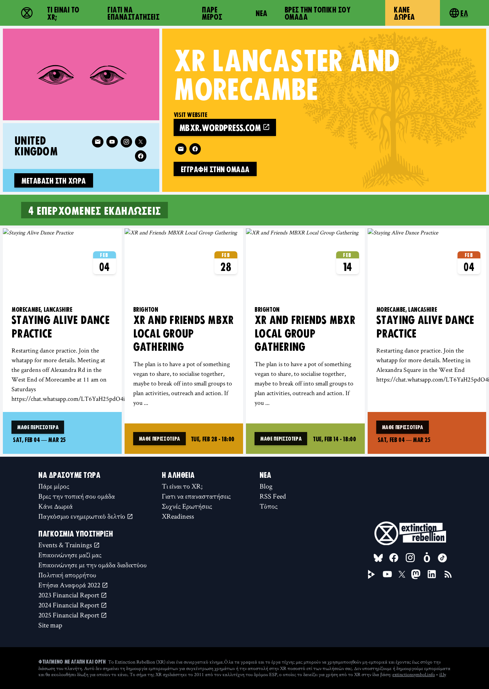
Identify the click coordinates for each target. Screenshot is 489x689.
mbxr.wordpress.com (221, 127)
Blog (266, 486)
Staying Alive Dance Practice (60, 326)
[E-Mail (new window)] (181, 149)
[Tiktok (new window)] (442, 558)
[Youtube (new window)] (112, 141)
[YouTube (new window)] (387, 574)
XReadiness (178, 516)
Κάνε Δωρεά (404, 13)
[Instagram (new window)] (126, 141)
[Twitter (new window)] (140, 141)
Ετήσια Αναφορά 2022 (70, 584)
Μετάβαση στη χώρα (53, 180)
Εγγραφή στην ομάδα (215, 169)
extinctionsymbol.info (413, 674)
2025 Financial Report (69, 615)
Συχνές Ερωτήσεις (187, 506)
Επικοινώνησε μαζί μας (70, 554)
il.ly (442, 674)
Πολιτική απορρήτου (67, 574)
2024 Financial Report (69, 605)
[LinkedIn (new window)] (431, 574)
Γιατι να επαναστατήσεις (133, 13)
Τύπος (269, 506)
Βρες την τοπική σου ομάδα (318, 13)
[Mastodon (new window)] (415, 574)
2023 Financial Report (69, 595)
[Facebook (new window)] (195, 149)
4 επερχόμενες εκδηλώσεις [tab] (94, 210)
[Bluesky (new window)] (378, 558)
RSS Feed (273, 496)
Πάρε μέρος (212, 13)
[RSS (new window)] (448, 574)
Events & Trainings (65, 544)
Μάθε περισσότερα (37, 427)
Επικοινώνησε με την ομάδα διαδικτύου (92, 564)
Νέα (261, 12)
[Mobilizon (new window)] (426, 557)
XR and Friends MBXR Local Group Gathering (183, 332)
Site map (50, 625)
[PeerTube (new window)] (371, 574)
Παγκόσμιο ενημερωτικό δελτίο (82, 516)
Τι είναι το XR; (63, 13)
